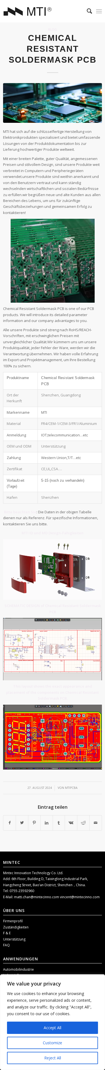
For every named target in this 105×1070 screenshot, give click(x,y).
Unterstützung (14, 939)
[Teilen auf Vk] (71, 822)
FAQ (6, 945)
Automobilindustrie (18, 969)
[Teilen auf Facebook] (9, 822)
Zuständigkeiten (16, 927)
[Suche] (86, 11)
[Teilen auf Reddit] (83, 822)
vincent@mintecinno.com (80, 897)
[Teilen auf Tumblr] (59, 822)
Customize (52, 1042)
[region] (52, 1022)
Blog (52, 29)
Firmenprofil (13, 921)
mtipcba (71, 788)
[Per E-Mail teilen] (96, 822)
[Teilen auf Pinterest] (34, 822)
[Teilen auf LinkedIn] (47, 822)
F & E (7, 933)
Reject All (52, 1057)
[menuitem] (86, 11)
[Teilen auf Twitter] (22, 822)
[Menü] (99, 11)
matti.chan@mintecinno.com (37, 897)
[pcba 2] (52, 103)
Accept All (52, 1027)
